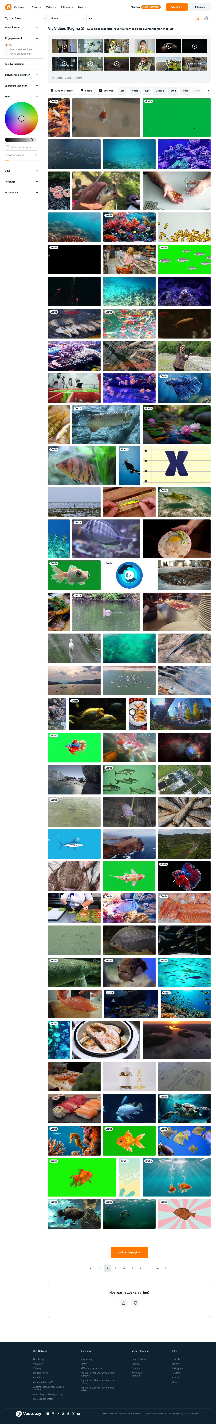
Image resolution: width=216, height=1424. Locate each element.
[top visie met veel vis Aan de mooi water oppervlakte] (129, 648)
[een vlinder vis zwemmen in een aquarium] (129, 908)
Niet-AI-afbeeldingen (20, 53)
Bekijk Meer (194, 63)
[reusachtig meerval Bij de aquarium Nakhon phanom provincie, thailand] (129, 1214)
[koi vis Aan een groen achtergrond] (82, 1177)
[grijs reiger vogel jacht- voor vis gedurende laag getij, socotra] (74, 502)
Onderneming (40, 1372)
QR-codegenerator (43, 1398)
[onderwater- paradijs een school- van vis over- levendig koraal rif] (186, 1004)
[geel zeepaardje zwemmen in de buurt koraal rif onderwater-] (74, 1141)
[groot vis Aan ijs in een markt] (74, 876)
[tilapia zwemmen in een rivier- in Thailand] (74, 812)
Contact (136, 1363)
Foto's (35, 7)
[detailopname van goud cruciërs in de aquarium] (106, 117)
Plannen (135, 6)
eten (173, 90)
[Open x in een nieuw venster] (73, 1413)
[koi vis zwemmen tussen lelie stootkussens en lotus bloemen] (177, 424)
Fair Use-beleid (191, 1413)
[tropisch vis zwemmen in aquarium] (184, 940)
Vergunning (87, 1358)
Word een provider (137, 1374)
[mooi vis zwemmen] (74, 259)
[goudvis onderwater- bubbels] (177, 1177)
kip (147, 90)
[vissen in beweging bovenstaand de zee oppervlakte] (129, 154)
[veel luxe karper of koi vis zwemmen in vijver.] (59, 117)
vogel (198, 90)
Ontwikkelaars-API (43, 1382)
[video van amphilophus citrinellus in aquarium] (97, 714)
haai (185, 90)
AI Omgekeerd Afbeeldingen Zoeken (48, 1388)
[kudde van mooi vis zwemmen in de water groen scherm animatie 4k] (184, 259)
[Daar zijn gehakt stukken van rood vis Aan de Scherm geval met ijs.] (184, 908)
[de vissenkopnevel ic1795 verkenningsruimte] (184, 747)
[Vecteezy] (8, 7)
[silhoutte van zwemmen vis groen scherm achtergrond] (177, 117)
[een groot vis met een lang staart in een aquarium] (74, 972)
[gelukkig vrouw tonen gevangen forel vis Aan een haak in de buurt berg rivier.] (184, 356)
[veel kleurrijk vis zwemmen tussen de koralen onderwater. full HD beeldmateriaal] (74, 356)
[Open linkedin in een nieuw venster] (58, 1413)
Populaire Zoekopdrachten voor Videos (97, 1389)
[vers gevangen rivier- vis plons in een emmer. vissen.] (59, 424)
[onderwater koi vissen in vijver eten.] (129, 747)
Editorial (66, 7)
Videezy (37, 1368)
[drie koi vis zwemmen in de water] (74, 291)
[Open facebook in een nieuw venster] (48, 1413)
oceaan (160, 90)
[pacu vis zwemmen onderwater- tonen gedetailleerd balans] (129, 940)
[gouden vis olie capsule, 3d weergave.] (129, 1076)
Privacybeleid (175, 1413)
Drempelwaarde (14, 155)
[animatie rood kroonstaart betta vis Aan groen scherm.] (74, 747)
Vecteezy (38, 1363)
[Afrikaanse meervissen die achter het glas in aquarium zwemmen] (74, 1214)
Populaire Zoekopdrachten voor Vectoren (97, 1374)
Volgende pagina (129, 1252)
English (176, 1358)
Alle (11, 45)
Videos (50, 7)
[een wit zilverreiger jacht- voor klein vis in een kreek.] (74, 648)
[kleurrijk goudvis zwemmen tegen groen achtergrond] (129, 1141)
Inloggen (200, 6)
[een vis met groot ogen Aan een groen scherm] (74, 575)
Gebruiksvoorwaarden (155, 1413)
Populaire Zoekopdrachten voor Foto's (97, 1381)
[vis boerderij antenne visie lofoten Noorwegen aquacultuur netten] (74, 154)
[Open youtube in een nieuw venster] (78, 1413)
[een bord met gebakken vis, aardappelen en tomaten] (138, 714)
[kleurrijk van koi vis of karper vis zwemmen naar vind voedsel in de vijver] (129, 324)
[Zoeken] (197, 18)
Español (176, 1363)
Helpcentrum (139, 1358)
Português (177, 1368)
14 (157, 1268)
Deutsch (176, 1372)
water (134, 90)
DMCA (84, 1363)
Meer (81, 7)
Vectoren (19, 7)
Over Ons (137, 1368)
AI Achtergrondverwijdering (48, 1394)
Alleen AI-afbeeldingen (21, 49)
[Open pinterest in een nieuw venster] (63, 1413)
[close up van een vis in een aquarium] (129, 972)
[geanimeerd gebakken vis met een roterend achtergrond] (184, 1214)
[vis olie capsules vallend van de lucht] (184, 227)
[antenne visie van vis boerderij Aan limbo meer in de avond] (184, 1076)
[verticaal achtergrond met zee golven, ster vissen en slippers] (129, 1177)
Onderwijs (38, 1377)
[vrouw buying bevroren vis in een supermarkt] (129, 259)
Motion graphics (64, 90)
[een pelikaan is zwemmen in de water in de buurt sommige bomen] (106, 612)
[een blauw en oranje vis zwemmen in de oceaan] (184, 648)
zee (122, 90)
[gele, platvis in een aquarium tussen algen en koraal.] (184, 1141)
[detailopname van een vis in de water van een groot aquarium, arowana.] (106, 424)
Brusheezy (38, 1358)
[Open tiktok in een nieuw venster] (68, 1413)
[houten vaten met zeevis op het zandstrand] (74, 779)
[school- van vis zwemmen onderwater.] (129, 779)
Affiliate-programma (91, 1368)
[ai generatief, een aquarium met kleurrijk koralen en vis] (129, 227)
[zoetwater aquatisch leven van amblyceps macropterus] (129, 465)
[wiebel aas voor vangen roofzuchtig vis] (129, 502)
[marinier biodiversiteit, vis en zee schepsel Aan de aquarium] (106, 538)
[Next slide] (206, 91)
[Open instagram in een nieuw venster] (53, 1413)
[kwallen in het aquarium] (59, 1040)
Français (176, 1377)
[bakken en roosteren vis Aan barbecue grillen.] (74, 324)
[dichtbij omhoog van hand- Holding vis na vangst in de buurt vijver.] (106, 191)
